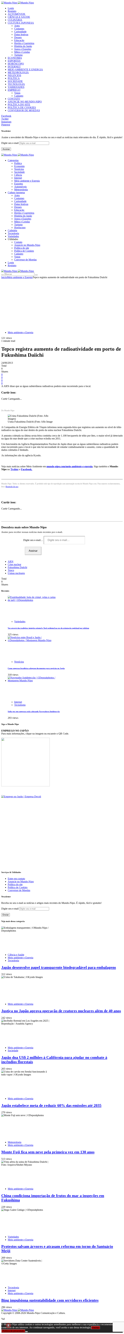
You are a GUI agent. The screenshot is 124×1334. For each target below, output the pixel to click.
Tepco (11, 570)
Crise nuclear (14, 564)
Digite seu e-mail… (33, 540)
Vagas (17, 92)
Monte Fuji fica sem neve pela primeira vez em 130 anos (47, 1152)
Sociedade (19, 172)
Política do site (21, 248)
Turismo (18, 55)
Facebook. (26, 469)
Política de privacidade (13, 1331)
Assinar (6, 149)
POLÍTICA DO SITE (19, 104)
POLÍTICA (14, 78)
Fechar (95, 1327)
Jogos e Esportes (22, 49)
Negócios (19, 169)
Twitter (14, 469)
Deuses (18, 37)
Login (11, 8)
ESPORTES (14, 60)
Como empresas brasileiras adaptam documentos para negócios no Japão (36, 668)
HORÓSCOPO (16, 63)
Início (4, 277)
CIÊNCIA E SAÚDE (19, 17)
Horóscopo (20, 227)
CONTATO (14, 98)
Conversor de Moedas (25, 259)
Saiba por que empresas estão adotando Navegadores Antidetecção (34, 711)
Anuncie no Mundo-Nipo (27, 245)
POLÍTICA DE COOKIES (22, 107)
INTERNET (14, 66)
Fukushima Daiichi (17, 567)
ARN (10, 561)
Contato (18, 242)
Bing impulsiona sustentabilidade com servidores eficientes (49, 1300)
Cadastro (18, 95)
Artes (17, 25)
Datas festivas (21, 34)
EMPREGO (14, 90)
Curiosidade (20, 31)
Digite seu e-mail (10, 143)
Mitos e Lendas (22, 52)
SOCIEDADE (15, 81)
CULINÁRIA (15, 19)
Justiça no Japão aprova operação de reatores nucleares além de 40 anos (61, 1011)
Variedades (19, 621)
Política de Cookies (24, 250)
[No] (26, 1331)
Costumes (19, 28)
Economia (19, 166)
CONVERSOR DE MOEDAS (24, 110)
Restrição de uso (12, 486)
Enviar (6, 915)
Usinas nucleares (16, 573)
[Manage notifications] (8, 1325)
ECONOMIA (15, 57)
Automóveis (20, 186)
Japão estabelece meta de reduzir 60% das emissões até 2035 (51, 1105)
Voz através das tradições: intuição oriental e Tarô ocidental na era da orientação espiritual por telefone (48, 628)
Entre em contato (16, 878)
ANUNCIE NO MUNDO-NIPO (25, 101)
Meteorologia (21, 189)
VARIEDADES (16, 87)
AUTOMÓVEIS (16, 14)
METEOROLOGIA (18, 72)
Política (18, 163)
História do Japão (23, 46)
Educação (19, 40)
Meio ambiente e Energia (27, 180)
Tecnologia (20, 704)
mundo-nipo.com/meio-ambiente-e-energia (69, 466)
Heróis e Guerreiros (24, 43)
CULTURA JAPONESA (21, 22)
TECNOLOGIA (16, 84)
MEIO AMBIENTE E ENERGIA (25, 69)
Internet (18, 177)
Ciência (18, 175)
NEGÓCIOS (14, 75)
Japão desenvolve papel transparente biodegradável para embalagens (58, 967)
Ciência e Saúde (16, 954)
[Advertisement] (62, 303)
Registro (12, 11)
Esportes (18, 183)
